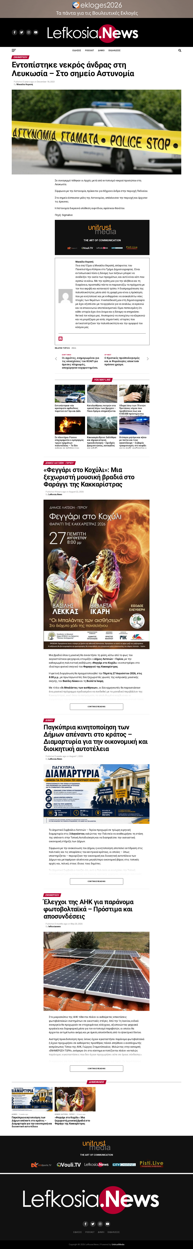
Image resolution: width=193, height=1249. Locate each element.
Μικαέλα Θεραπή (25, 84)
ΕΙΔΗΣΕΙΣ (76, 50)
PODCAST (89, 50)
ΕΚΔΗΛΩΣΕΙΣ (115, 50)
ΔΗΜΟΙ (101, 50)
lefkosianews (54, 926)
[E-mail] (60, 339)
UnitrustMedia (118, 1244)
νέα (74, 348)
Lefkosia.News (55, 494)
